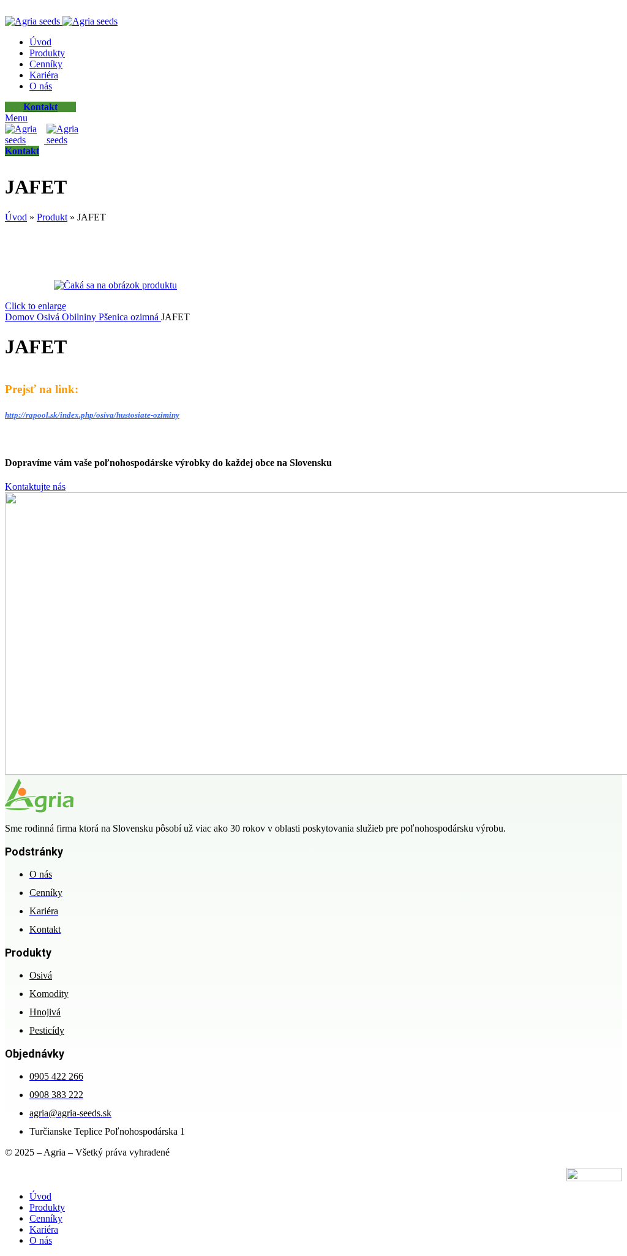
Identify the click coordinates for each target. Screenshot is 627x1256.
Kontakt (40, 107)
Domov (21, 317)
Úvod (16, 217)
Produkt (52, 217)
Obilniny (80, 317)
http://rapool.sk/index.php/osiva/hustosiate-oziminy (92, 414)
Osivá (49, 317)
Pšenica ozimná (130, 317)
